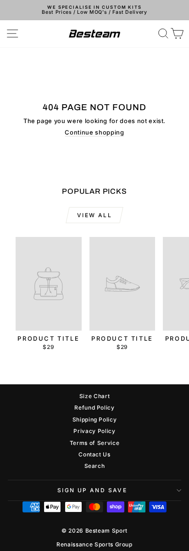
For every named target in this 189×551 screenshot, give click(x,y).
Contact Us (94, 454)
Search (94, 465)
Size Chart (94, 396)
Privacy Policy (94, 430)
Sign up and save (92, 490)
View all (94, 215)
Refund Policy (94, 407)
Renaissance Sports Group (94, 544)
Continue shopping (94, 132)
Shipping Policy (94, 419)
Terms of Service (94, 442)
